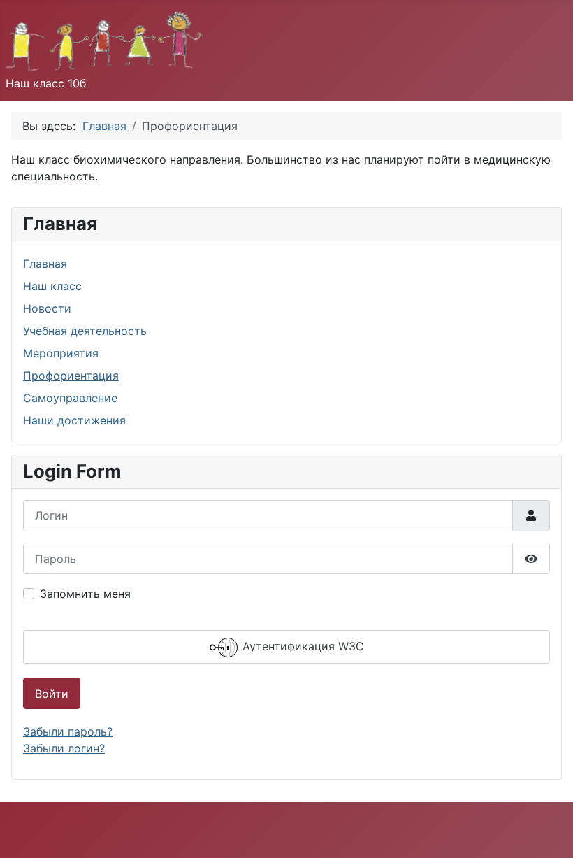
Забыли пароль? (68, 731)
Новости (47, 308)
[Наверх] (548, 832)
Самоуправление (70, 398)
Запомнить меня (85, 594)
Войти (51, 694)
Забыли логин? (64, 748)
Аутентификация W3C (301, 646)
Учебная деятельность (85, 331)
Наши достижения (74, 420)
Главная (45, 264)
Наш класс (52, 286)
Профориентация (71, 375)
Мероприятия (61, 353)
